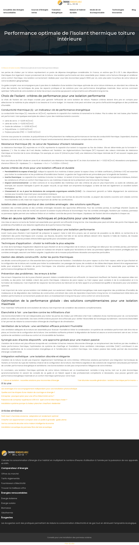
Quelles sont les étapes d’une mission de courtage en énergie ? (28, 392)
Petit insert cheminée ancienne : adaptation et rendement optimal (29, 416)
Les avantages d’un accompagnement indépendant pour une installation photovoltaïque (39, 388)
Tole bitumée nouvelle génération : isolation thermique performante (107, 380)
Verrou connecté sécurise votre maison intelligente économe (27, 423)
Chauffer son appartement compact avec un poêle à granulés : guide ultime (33, 420)
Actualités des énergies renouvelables (13, 11)
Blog (134, 10)
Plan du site (69, 543)
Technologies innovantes (118, 11)
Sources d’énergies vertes (39, 11)
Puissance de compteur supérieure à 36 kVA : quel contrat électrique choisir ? (34, 399)
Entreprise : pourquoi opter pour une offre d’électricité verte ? (27, 396)
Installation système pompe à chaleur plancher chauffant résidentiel (30, 403)
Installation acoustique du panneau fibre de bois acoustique (26, 427)
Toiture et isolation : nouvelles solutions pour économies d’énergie (31, 380)
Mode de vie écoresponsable (97, 11)
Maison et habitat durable (77, 11)
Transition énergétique (57, 11)
